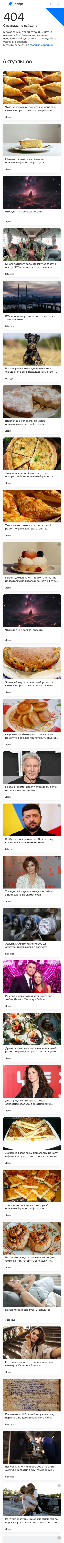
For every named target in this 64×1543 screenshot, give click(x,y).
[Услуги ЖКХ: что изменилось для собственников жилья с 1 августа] (32, 932)
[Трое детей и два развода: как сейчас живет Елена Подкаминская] (32, 880)
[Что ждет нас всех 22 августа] (32, 200)
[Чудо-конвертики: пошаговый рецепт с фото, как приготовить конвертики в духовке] (32, 95)
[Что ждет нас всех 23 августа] (32, 618)
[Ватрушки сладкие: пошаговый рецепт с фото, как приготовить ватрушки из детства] (32, 1246)
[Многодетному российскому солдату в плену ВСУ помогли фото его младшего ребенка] (32, 252)
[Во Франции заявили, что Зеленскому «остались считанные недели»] (32, 828)
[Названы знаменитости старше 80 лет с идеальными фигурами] (32, 775)
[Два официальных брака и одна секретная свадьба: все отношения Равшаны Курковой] (32, 1089)
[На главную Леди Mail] (18, 4)
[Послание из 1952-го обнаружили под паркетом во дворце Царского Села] (32, 1403)
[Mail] (11, 4)
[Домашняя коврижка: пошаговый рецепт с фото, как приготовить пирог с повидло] (32, 1141)
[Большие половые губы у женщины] (32, 1298)
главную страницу (41, 45)
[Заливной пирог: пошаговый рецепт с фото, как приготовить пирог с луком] (32, 671)
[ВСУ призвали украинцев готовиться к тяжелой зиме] (32, 305)
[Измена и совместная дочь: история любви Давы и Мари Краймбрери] (32, 984)
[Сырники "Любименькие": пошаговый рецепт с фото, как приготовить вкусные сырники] (32, 723)
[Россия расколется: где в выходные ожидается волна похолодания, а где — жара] (32, 357)
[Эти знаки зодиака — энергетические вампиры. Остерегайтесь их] (32, 1350)
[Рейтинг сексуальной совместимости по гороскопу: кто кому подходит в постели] (32, 1507)
